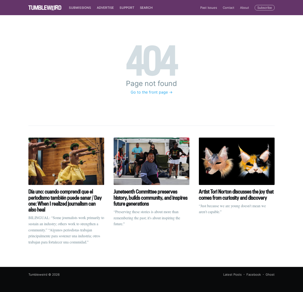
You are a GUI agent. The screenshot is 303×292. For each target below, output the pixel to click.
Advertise (105, 7)
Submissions (80, 7)
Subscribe (264, 7)
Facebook (253, 274)
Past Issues (208, 7)
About (244, 7)
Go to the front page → (152, 92)
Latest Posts (232, 274)
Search (146, 7)
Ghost (270, 274)
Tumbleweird (37, 274)
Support (127, 7)
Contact (228, 7)
